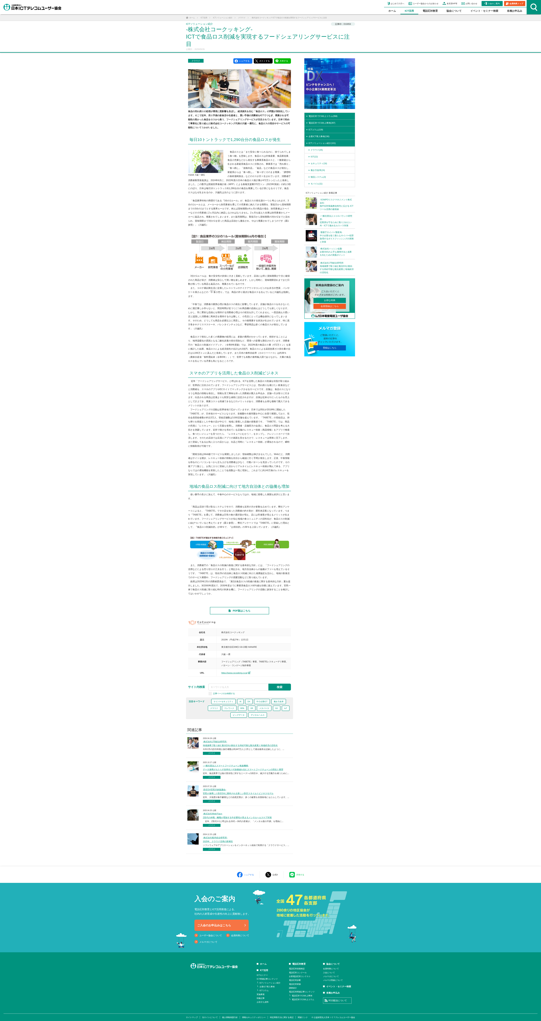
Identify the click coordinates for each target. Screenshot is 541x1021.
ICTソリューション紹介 (270, 983)
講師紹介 (293, 988)
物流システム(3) (318, 177)
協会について (454, 10)
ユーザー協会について (210, 935)
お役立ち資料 (263, 1002)
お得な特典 (329, 300)
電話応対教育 (430, 10)
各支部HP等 (452, 3)
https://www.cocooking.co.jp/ (234, 673)
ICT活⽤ (409, 10)
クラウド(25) (317, 150)
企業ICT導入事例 (267, 987)
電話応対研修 (295, 984)
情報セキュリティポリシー (254, 1017)
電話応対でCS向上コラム (303, 999)
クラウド (196, 61)
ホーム (392, 10)
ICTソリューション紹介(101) (322, 143)
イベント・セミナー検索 (484, 10)
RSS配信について (338, 1000)
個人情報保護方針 (230, 1017)
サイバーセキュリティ (223, 701)
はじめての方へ (397, 3)
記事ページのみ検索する (224, 693)
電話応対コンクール (298, 972)
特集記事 (261, 998)
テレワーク (229, 708)
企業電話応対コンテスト (300, 976)
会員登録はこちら (330, 306)
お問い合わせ (471, 3)
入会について (329, 972)
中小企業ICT (262, 701)
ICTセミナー (262, 975)
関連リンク (303, 1017)
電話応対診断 (295, 980)
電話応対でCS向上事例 (302, 996)
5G (276, 708)
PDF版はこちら (241, 610)
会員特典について (240, 935)
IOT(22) (314, 156)
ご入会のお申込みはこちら (214, 925)
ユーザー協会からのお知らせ (425, 3)
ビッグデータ (239, 715)
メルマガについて (208, 942)
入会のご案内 (494, 3)
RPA (242, 708)
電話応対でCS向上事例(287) (322, 123)
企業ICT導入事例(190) (319, 136)
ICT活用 (264, 970)
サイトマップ (192, 1017)
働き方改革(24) (318, 170)
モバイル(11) (316, 183)
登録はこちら (329, 348)
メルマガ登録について (333, 980)
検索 (279, 687)
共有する (300, 875)
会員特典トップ (516, 3)
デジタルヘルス (258, 715)
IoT (285, 708)
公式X (275, 875)
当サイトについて (210, 1017)
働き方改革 (279, 701)
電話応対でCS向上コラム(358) (323, 116)
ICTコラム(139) (316, 129)
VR (251, 708)
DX (249, 701)
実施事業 (261, 994)
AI (240, 701)
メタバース (264, 708)
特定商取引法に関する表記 (282, 1017)
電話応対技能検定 (297, 968)
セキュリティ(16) (319, 163)
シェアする (249, 875)
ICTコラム (264, 990)
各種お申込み (514, 10)
